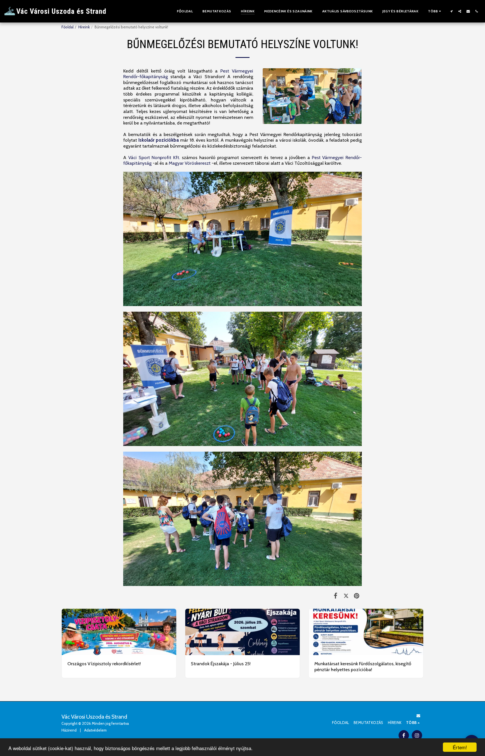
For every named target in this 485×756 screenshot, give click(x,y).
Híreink (84, 27)
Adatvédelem (95, 730)
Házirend (69, 730)
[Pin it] (356, 595)
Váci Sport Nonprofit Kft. (154, 157)
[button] (451, 11)
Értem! (460, 747)
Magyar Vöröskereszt (190, 163)
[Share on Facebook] (335, 595)
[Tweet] (346, 595)
